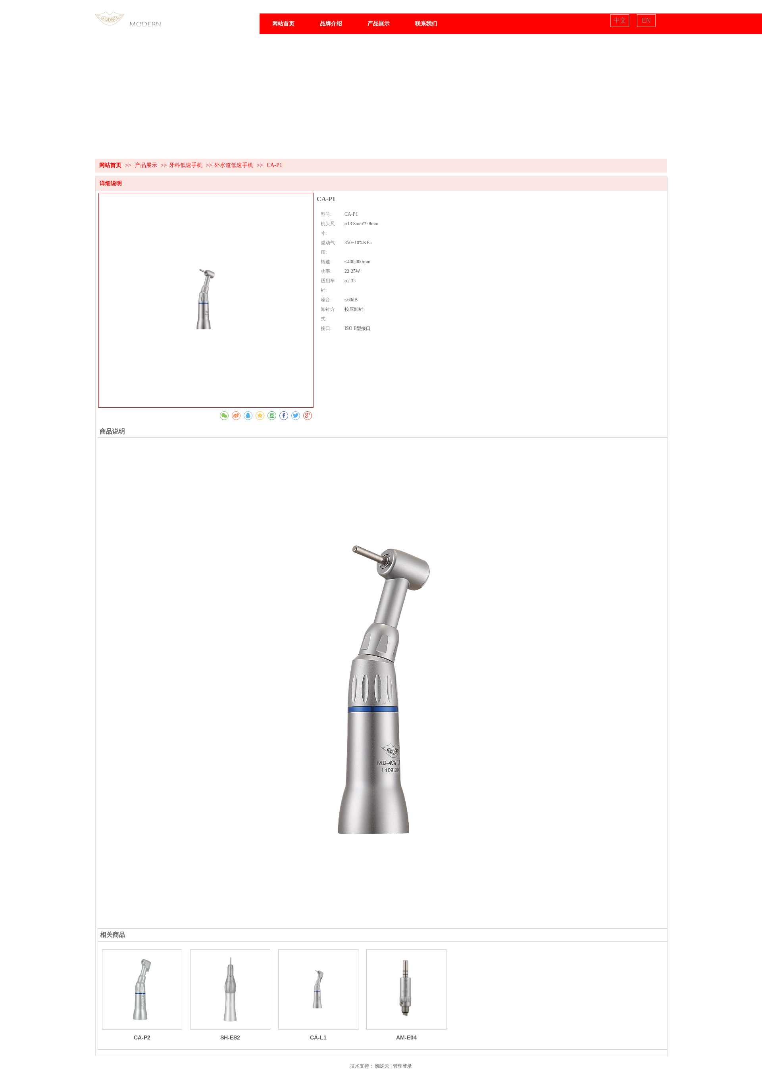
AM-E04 (406, 1037)
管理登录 (402, 1066)
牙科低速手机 (185, 165)
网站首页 (110, 165)
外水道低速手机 (233, 165)
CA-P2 (142, 1037)
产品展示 (147, 165)
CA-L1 (318, 1037)
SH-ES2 (230, 1037)
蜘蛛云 (382, 1066)
